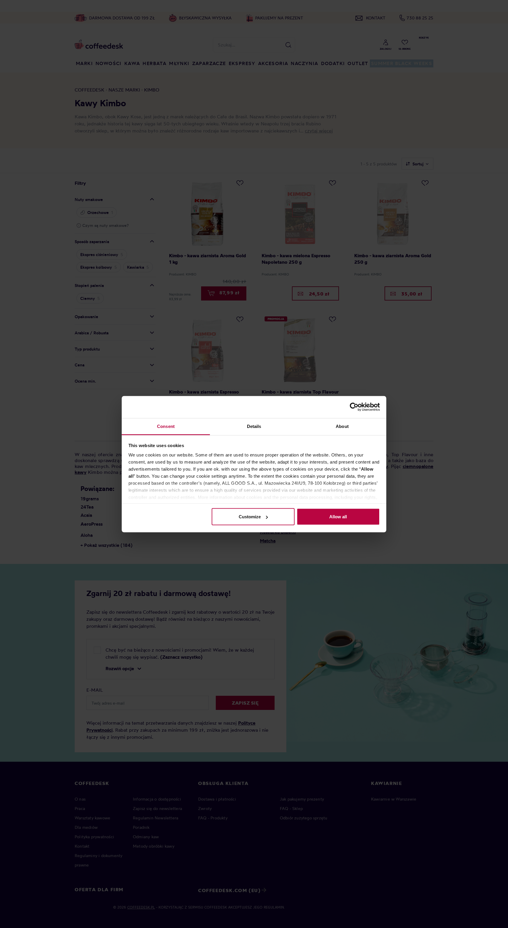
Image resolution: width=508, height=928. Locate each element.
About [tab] (342, 426)
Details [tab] (254, 426)
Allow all (338, 516)
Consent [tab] (166, 426)
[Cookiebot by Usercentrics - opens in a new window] (354, 407)
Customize (250, 516)
